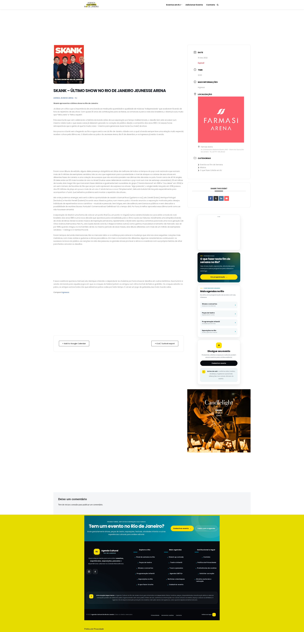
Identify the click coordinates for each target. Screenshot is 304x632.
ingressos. (65, 292)
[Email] (226, 198)
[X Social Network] (216, 198)
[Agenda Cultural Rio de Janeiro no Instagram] (89, 571)
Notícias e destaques (176, 579)
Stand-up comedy (176, 557)
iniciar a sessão (71, 505)
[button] (181, 4)
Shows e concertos (145, 568)
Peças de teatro (145, 562)
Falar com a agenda (206, 528)
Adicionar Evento (194, 4)
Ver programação (218, 277)
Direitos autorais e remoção (203, 580)
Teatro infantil (176, 562)
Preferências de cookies (206, 568)
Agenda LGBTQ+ (176, 573)
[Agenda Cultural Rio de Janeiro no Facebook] (95, 571)
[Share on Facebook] (210, 198)
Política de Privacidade (206, 562)
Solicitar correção (207, 573)
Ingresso (201, 87)
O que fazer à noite (145, 584)
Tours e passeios (176, 568)
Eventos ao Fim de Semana (211, 164)
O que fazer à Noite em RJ (211, 170)
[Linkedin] (221, 198)
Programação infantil (145, 573)
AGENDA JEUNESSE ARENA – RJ (65, 98)
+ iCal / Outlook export (165, 343)
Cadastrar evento (219, 363)
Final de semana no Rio (145, 557)
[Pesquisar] (217, 5)
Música (203, 167)
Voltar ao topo (208, 614)
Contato (210, 4)
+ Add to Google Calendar (74, 343)
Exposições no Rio (145, 579)
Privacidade (155, 615)
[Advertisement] (152, 27)
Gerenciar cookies (167, 615)
